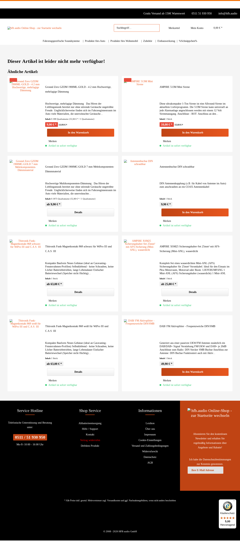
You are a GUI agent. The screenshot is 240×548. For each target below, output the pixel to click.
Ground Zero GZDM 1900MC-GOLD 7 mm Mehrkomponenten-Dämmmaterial (79, 169)
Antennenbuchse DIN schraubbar (177, 166)
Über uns (150, 429)
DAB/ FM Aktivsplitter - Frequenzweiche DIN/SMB (187, 326)
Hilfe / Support (90, 429)
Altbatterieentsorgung (90, 423)
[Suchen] (155, 28)
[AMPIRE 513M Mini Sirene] (140, 114)
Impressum (150, 434)
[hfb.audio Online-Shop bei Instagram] (122, 518)
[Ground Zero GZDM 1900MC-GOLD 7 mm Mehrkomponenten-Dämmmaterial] (25, 194)
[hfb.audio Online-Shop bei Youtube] (117, 518)
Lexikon (150, 423)
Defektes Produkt (90, 445)
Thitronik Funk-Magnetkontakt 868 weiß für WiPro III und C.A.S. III (76, 328)
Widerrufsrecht (150, 451)
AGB (150, 462)
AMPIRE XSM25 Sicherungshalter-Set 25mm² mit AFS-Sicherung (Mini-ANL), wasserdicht (190, 249)
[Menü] (234, 501)
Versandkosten (113, 500)
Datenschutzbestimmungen (217, 459)
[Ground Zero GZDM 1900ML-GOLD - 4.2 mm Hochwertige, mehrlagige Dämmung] (25, 114)
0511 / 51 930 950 (30, 437)
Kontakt (90, 434)
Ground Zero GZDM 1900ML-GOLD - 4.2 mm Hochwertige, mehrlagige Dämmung (78, 89)
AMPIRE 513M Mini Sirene (175, 87)
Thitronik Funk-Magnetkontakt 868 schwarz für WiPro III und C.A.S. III (78, 249)
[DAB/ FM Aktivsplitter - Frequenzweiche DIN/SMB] (140, 353)
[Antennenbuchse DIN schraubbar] (140, 194)
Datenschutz (150, 457)
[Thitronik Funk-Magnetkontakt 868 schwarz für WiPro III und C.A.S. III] (25, 273)
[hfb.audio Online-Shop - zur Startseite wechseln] (35, 28)
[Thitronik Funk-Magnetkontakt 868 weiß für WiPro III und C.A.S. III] (25, 353)
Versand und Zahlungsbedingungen (150, 445)
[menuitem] (137, 28)
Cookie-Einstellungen (150, 440)
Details (78, 212)
